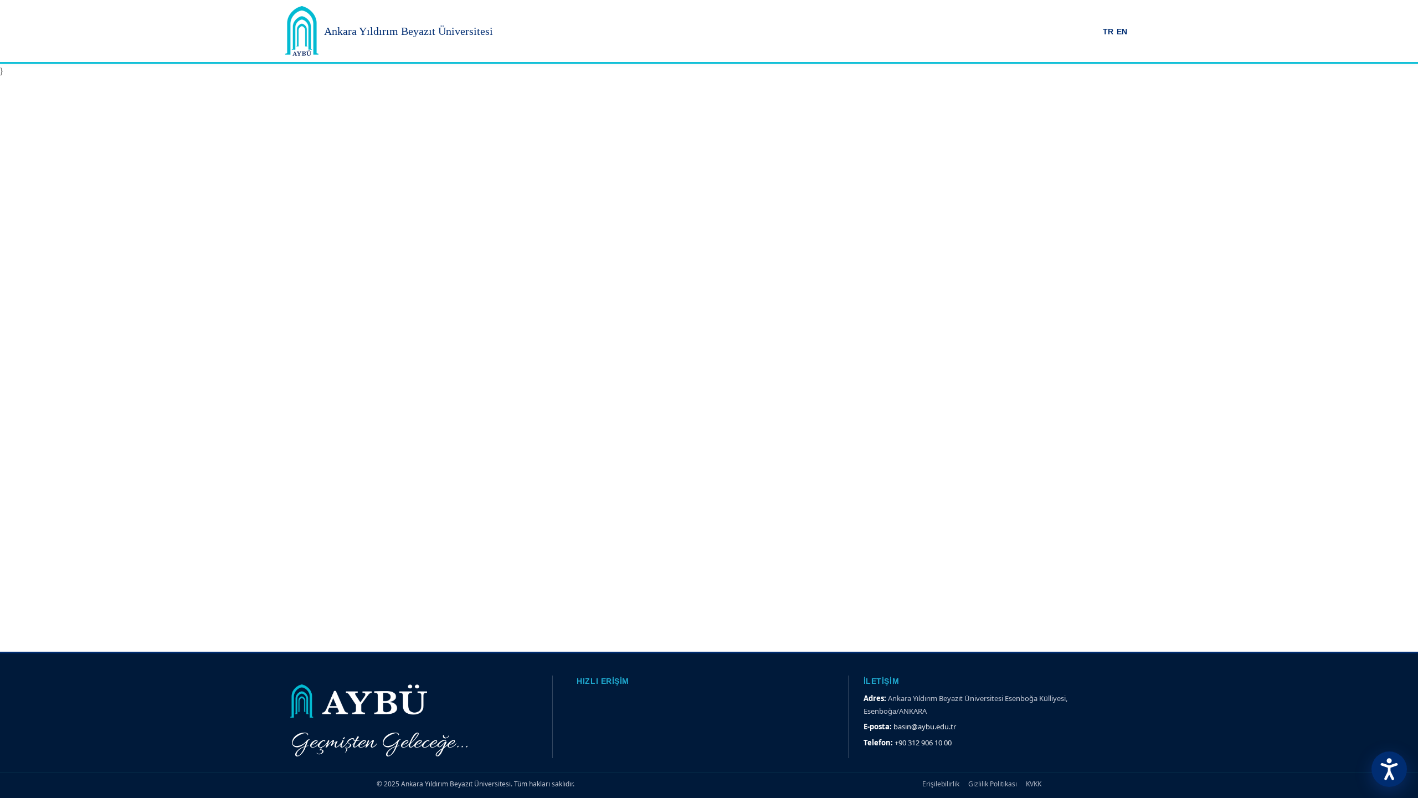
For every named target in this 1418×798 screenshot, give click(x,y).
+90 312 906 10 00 (923, 743)
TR (1108, 32)
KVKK (1033, 784)
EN (1122, 32)
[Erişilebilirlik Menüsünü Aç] (1389, 769)
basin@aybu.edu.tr (924, 727)
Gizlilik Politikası (992, 784)
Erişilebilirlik (940, 784)
